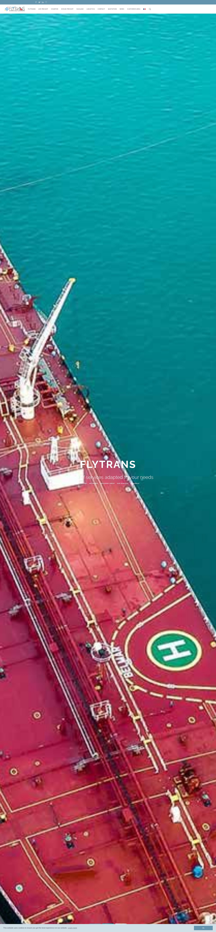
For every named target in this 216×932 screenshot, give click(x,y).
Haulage (80, 9)
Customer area (133, 9)
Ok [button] (203, 928)
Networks (93, 483)
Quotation (112, 9)
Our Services (122, 483)
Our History (82, 483)
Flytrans (32, 9)
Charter (54, 9)
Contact (101, 9)
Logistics (91, 9)
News (122, 9)
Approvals (134, 483)
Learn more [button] (72, 928)
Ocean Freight (67, 9)
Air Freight (43, 9)
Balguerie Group (107, 483)
